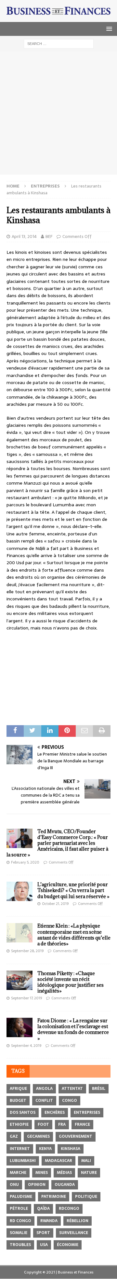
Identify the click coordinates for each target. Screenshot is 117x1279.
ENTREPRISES (87, 1112)
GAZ (14, 1136)
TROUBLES (20, 1244)
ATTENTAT (72, 1088)
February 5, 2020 (25, 862)
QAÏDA (43, 1208)
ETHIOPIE (19, 1124)
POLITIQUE (86, 1196)
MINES (41, 1172)
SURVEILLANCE (73, 1233)
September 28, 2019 (27, 951)
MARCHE (18, 1172)
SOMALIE (18, 1233)
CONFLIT (44, 1100)
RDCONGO (69, 1208)
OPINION (37, 1184)
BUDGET (18, 1100)
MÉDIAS (64, 1172)
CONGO (69, 1100)
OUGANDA (65, 1184)
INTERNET (20, 1148)
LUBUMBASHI (23, 1160)
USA (44, 1244)
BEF (49, 236)
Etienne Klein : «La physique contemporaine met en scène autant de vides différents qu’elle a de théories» (73, 935)
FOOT (43, 1124)
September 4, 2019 (26, 1045)
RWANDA (49, 1221)
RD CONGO (20, 1221)
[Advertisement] (58, 113)
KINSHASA (70, 1148)
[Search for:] (59, 43)
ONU (14, 1184)
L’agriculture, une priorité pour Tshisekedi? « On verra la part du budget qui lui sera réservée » (73, 890)
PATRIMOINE (53, 1196)
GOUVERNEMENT (75, 1136)
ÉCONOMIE (67, 1244)
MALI (86, 1160)
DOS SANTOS (22, 1112)
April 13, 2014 (24, 236)
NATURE (89, 1172)
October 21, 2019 (55, 904)
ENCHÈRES (55, 1112)
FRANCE (82, 1124)
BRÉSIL (98, 1088)
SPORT (43, 1233)
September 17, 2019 (26, 998)
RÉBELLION (77, 1221)
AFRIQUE (18, 1088)
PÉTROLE (19, 1208)
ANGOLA (44, 1088)
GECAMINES (38, 1136)
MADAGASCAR (58, 1160)
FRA (62, 1124)
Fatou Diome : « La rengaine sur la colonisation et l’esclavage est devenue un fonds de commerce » (73, 1029)
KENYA (45, 1148)
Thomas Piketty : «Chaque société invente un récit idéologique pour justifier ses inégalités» (70, 982)
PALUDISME (21, 1196)
